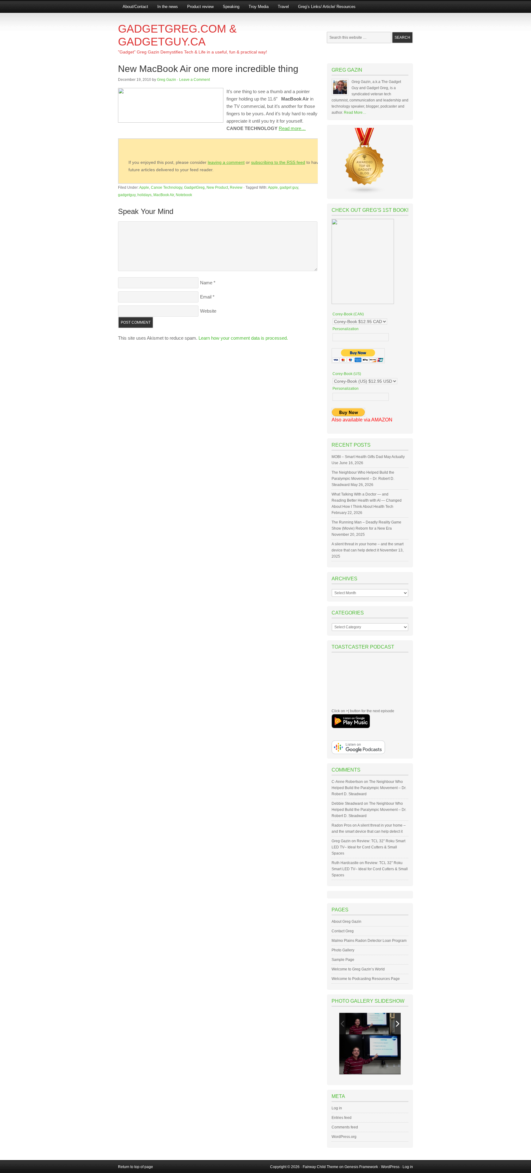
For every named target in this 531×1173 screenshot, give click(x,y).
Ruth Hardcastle (345, 863)
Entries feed (342, 1118)
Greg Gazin (166, 79)
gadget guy (289, 187)
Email (205, 296)
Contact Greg (343, 931)
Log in (337, 1108)
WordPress (390, 1167)
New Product (217, 187)
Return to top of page (135, 1167)
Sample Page (343, 960)
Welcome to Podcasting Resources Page (366, 979)
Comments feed (345, 1127)
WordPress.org (344, 1137)
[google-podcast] (358, 753)
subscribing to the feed (278, 162)
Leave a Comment (194, 79)
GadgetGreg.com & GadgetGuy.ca (177, 35)
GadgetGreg (194, 187)
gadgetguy (127, 195)
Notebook (184, 195)
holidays (144, 195)
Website (208, 311)
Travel (283, 6)
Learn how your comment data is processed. (243, 338)
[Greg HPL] (367, 1023)
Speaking (231, 6)
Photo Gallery (343, 950)
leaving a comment (226, 162)
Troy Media (259, 6)
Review (236, 187)
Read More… (355, 112)
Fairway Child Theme (320, 1167)
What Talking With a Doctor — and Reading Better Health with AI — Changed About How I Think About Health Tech (367, 500)
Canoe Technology (166, 187)
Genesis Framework (361, 1167)
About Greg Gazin (346, 921)
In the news (167, 6)
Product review (200, 6)
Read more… (292, 128)
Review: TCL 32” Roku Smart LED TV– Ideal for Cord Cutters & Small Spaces (368, 847)
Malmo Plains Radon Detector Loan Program (369, 940)
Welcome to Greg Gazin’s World (358, 969)
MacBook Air (163, 195)
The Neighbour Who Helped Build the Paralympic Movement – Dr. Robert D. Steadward (363, 478)
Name (206, 282)
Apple (144, 187)
